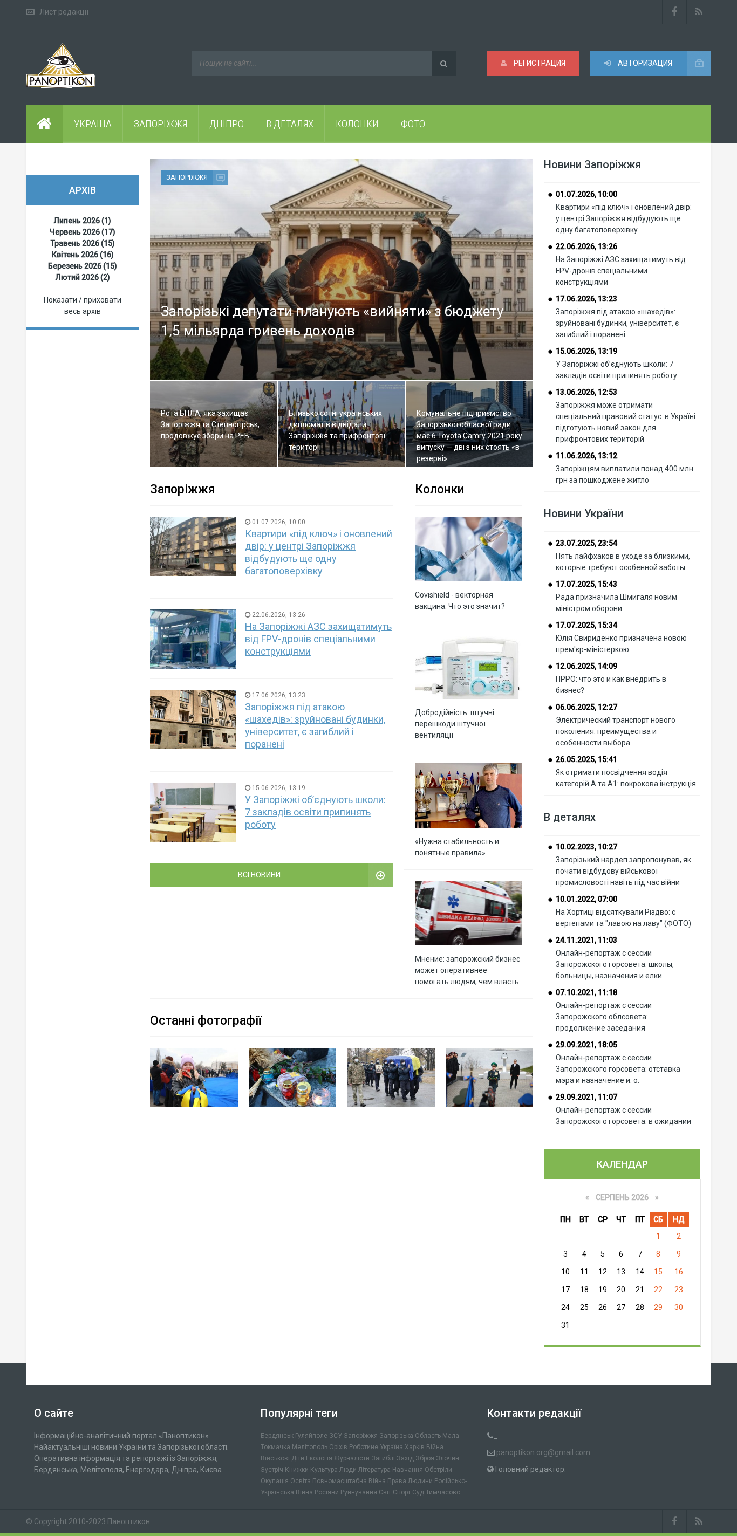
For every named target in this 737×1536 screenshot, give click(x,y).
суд (418, 1492)
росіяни (327, 1492)
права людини (410, 1481)
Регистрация (538, 63)
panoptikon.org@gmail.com (543, 1452)
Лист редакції (63, 12)
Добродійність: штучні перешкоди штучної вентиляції (454, 723)
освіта (300, 1481)
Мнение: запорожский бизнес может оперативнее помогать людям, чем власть (467, 970)
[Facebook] (674, 12)
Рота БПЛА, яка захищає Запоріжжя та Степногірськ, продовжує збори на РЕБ (210, 424)
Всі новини (259, 874)
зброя (424, 1458)
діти (297, 1458)
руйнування (358, 1492)
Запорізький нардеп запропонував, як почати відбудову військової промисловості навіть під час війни (623, 871)
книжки (297, 1469)
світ (385, 1492)
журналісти (352, 1458)
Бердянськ (277, 1435)
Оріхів (338, 1447)
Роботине (363, 1447)
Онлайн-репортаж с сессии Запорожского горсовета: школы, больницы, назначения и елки (615, 964)
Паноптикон (128, 1521)
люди (348, 1469)
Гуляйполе (311, 1435)
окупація (275, 1481)
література (374, 1469)
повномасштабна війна (349, 1481)
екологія (319, 1458)
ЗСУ (335, 1435)
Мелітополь (309, 1447)
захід (405, 1458)
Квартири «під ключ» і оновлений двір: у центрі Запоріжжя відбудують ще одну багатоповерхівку (624, 218)
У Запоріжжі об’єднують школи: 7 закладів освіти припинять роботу (315, 812)
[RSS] (699, 12)
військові (275, 1458)
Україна (391, 1447)
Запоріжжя (187, 177)
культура (324, 1469)
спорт (402, 1492)
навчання (407, 1469)
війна (434, 1447)
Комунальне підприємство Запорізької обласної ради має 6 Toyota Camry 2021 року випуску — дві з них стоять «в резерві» (469, 436)
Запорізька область (410, 1435)
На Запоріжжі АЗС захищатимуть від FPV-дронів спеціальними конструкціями (318, 639)
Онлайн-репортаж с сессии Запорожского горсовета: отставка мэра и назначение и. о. (618, 1069)
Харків (415, 1447)
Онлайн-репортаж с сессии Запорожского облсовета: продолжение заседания (604, 1016)
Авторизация (644, 63)
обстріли (438, 1469)
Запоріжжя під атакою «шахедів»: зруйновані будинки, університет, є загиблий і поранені (617, 323)
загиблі (383, 1458)
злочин (447, 1458)
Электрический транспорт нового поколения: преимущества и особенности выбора (615, 731)
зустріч (272, 1469)
